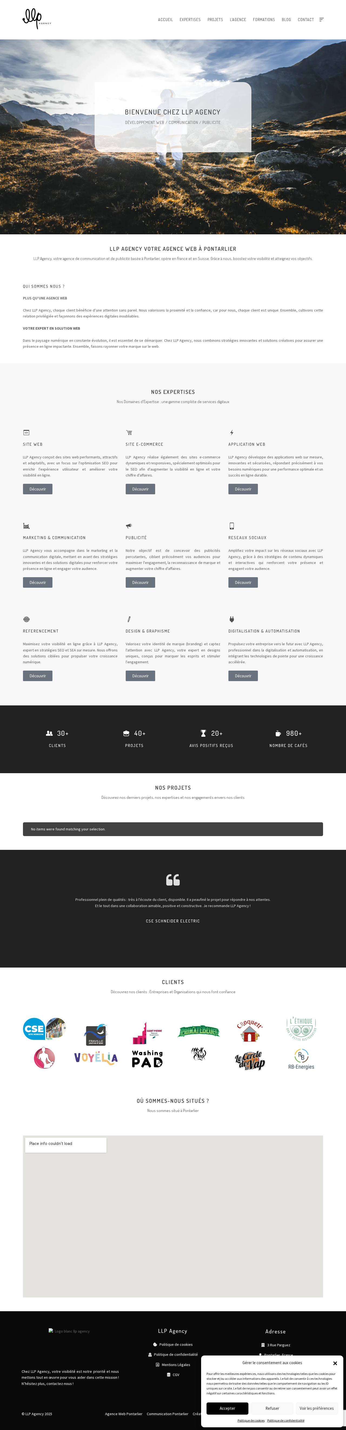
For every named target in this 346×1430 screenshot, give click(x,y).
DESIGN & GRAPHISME (148, 631)
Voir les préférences (317, 1408)
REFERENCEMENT (41, 631)
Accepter (227, 1408)
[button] (335, 1362)
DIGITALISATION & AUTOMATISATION (264, 631)
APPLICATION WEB (246, 444)
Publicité (136, 537)
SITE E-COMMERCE (145, 444)
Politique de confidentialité (285, 1420)
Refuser (272, 1408)
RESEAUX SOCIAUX (247, 537)
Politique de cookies (251, 1420)
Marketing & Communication (54, 537)
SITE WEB (33, 444)
